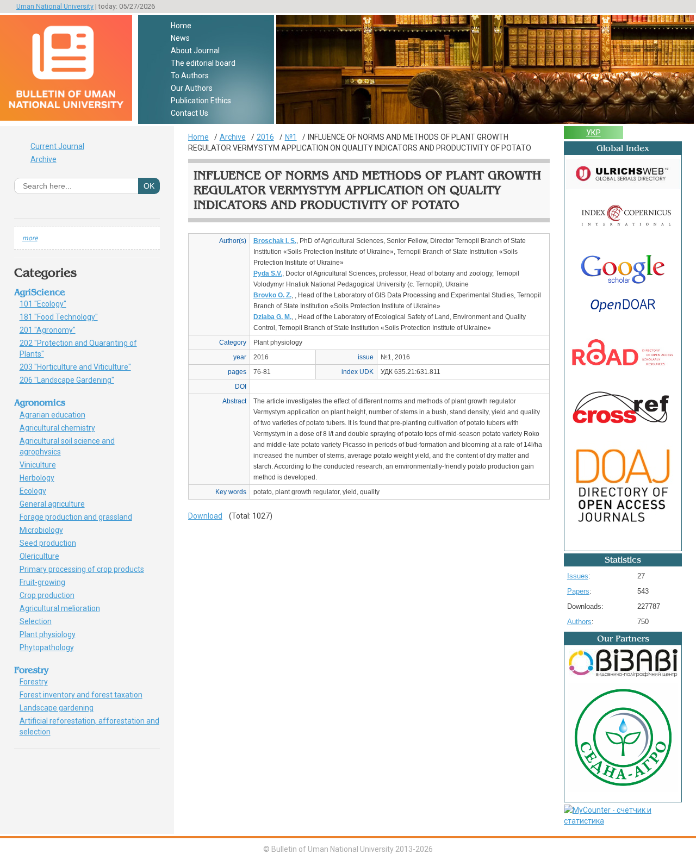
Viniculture (42, 464)
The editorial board (203, 63)
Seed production (52, 543)
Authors (579, 622)
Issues (577, 576)
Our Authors (192, 88)
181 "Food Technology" (65, 317)
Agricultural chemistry (63, 427)
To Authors (190, 75)
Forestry (37, 681)
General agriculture (58, 504)
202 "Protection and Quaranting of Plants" (78, 348)
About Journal (195, 50)
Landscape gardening (62, 707)
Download (205, 516)
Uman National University (55, 6)
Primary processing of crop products (88, 569)
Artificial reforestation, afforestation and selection (89, 726)
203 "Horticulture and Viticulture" (81, 367)
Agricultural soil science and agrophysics (67, 446)
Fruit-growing (48, 582)
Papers (578, 591)
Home (181, 25)
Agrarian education (56, 414)
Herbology (41, 477)
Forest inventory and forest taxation (85, 694)
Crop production (53, 595)
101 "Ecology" (49, 304)
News (180, 38)
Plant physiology (54, 634)
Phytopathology (51, 647)
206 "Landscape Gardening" (73, 380)
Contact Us (189, 113)
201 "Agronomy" (56, 330)
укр (593, 132)
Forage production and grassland (80, 517)
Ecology (37, 491)
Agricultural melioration (64, 608)
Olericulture (45, 556)
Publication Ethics (201, 100)
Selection (42, 621)
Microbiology (47, 530)
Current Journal (57, 146)
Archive (43, 159)
